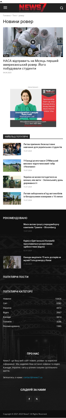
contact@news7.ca (32, 377)
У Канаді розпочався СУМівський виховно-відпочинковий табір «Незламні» (40, 164)
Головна (7, 15)
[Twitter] (37, 399)
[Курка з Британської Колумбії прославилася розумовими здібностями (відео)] (12, 245)
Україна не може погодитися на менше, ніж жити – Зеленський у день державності (43, 180)
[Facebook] (29, 399)
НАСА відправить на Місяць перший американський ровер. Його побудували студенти (30, 64)
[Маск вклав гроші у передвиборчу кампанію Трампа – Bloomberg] (12, 229)
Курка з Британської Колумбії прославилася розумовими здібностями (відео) (38, 244)
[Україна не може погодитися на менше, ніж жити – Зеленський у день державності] (12, 182)
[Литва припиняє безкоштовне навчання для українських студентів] (12, 149)
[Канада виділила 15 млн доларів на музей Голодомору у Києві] (12, 262)
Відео (6, 56)
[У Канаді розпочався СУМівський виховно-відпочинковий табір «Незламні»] (12, 165)
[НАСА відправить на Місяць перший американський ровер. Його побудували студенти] (33, 42)
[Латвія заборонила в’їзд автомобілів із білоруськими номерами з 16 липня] (12, 198)
